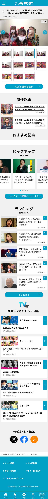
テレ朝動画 (32, 463)
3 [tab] (25, 190)
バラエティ (14, 454)
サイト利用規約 (33, 470)
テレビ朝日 (9, 463)
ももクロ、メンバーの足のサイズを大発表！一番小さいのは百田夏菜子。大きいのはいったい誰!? (26, 454)
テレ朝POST (24, 3)
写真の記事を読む (24, 86)
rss (34, 439)
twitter (14, 439)
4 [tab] (27, 190)
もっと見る (24, 294)
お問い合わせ (10, 470)
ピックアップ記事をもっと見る (24, 196)
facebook (24, 439)
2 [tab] (22, 190)
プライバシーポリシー (14, 478)
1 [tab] (20, 190)
